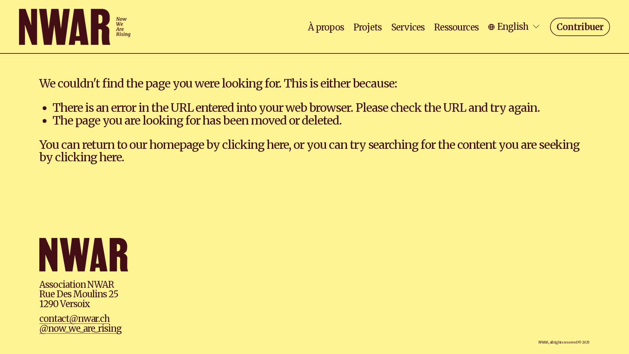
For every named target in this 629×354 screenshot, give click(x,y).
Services (408, 27)
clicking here (255, 144)
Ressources (456, 27)
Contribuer (580, 26)
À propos (326, 27)
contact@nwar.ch (74, 319)
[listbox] (514, 26)
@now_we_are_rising (80, 329)
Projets (367, 27)
